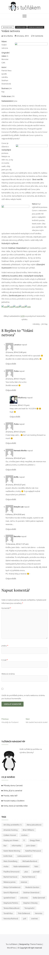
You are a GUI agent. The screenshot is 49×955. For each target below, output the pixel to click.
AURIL (16, 477)
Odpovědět (11, 363)
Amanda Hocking (11, 830)
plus (26, 871)
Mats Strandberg (10, 861)
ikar (5, 845)
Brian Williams (28, 830)
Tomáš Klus (8, 913)
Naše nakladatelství (21, 866)
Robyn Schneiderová (12, 887)
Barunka (17, 536)
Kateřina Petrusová (33, 851)
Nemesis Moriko (20, 450)
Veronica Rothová (11, 918)
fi (24, 840)
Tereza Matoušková (11, 908)
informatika (16, 845)
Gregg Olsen (35, 840)
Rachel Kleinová (28, 877)
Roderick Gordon (32, 887)
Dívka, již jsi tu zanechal (12, 790)
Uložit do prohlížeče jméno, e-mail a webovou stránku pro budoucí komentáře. (23, 697)
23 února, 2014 (22, 36)
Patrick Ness (20, 27)
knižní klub (8, 856)
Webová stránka (8, 674)
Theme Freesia (36, 944)
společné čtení (9, 897)
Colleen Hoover (10, 835)
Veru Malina (8, 36)
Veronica (38, 913)
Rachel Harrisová (10, 877)
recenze (24, 882)
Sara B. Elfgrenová (11, 892)
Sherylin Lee (18, 506)
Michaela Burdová (29, 861)
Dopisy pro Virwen (11, 840)
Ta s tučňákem (11, 944)
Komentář (6, 608)
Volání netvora (10, 31)
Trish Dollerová (24, 913)
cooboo (24, 835)
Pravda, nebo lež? (10, 795)
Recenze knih (8, 27)
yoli (24, 918)
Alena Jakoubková (34, 824)
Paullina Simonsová (11, 871)
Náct (36, 866)
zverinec (34, 918)
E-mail (4, 660)
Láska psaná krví (24, 856)
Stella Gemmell (39, 897)
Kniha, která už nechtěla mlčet (15, 806)
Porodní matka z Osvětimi (13, 800)
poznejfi (36, 871)
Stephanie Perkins (11, 903)
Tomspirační (29, 908)
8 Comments (38, 36)
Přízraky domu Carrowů (13, 785)
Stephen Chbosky (30, 903)
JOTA (22, 316)
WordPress (11, 947)
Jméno (4, 645)
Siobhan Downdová (36, 27)
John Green (30, 845)
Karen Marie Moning (12, 851)
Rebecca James (10, 882)
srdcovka (24, 897)
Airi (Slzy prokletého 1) (13, 824)
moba (6, 866)
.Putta (16, 371)
